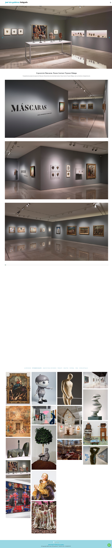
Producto (60, 368)
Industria (65, 368)
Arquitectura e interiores (49, 368)
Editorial (71, 368)
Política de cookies (59, 544)
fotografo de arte (37, 368)
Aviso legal (51, 544)
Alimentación (27, 368)
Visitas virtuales (83, 368)
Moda (76, 368)
